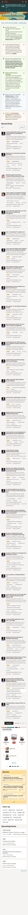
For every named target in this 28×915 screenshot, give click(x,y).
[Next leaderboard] (21, 766)
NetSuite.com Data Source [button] (12, 296)
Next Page (9, 723)
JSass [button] (8, 165)
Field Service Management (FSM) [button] (13, 222)
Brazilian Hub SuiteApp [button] (17, 256)
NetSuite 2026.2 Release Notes (13, 61)
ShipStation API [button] (21, 422)
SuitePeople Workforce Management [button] (14, 521)
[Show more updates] (14, 802)
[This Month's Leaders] (15, 766)
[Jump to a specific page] (25, 723)
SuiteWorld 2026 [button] (15, 238)
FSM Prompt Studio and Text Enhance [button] (14, 609)
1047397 (14, 53)
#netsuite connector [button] (16, 541)
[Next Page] (23, 723)
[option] (6, 830)
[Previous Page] (20, 723)
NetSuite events (9, 96)
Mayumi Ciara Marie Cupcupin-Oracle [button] (17, 186)
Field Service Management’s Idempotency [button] (15, 564)
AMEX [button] (13, 351)
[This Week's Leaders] (13, 766)
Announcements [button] (10, 202)
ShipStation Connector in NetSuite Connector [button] (16, 647)
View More (14, 762)
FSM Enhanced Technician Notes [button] (13, 607)
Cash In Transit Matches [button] (12, 667)
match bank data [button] (15, 274)
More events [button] (24, 870)
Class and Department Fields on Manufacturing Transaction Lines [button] (13, 690)
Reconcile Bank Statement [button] (12, 276)
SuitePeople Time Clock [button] (11, 523)
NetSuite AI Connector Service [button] (13, 479)
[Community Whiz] (10, 766)
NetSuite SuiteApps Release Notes (14, 63)
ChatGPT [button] (14, 477)
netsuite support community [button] (13, 200)
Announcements (16, 148)
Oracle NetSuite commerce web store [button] (14, 163)
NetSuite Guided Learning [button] (12, 143)
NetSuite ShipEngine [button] (11, 422)
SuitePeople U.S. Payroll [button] (17, 314)
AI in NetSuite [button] (22, 477)
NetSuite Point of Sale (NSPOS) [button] (18, 387)
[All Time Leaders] (18, 766)
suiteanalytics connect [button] (17, 294)
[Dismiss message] (24, 28)
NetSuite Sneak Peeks (11, 64)
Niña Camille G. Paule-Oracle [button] (17, 204)
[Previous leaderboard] (7, 766)
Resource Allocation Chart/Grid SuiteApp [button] (15, 369)
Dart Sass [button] (14, 165)
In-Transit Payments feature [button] (12, 668)
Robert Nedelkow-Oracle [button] (16, 146)
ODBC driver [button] (9, 442)
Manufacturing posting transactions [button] (14, 693)
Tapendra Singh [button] (16, 503)
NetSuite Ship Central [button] (16, 420)
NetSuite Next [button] (9, 240)
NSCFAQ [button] (18, 182)
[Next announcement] (9, 10)
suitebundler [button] (15, 332)
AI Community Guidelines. (13, 5)
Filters (22, 127)
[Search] (22, 2)
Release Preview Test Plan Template (13, 66)
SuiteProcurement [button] (16, 458)
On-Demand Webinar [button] (11, 498)
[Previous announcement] (6, 10)
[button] (3, 134)
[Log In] (25, 2)
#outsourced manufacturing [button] (18, 688)
